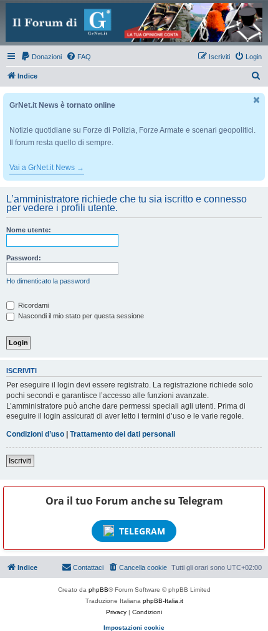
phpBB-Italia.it (163, 600)
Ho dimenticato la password (48, 281)
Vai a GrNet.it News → (46, 167)
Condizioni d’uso (35, 434)
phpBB (98, 589)
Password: (23, 258)
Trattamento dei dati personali (122, 434)
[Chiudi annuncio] (256, 100)
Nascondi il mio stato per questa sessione (80, 316)
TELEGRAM (142, 531)
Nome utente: (28, 230)
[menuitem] (41, 56)
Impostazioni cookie (134, 627)
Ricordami (32, 305)
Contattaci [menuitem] (88, 567)
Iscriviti (20, 461)
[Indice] (134, 22)
